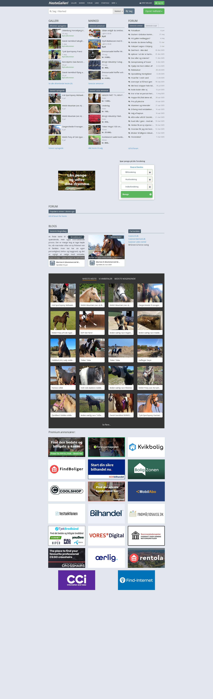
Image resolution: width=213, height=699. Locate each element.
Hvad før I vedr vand (140, 77)
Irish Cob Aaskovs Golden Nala (93, 388)
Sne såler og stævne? (140, 58)
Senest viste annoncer (99, 90)
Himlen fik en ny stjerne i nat (142, 125)
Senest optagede (57, 90)
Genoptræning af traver (141, 62)
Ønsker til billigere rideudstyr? (142, 133)
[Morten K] (52, 263)
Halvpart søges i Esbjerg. (142, 46)
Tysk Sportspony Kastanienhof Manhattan (156, 415)
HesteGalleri (58, 3)
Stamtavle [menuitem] (105, 3)
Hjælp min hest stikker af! (141, 66)
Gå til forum (133, 148)
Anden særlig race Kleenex (121, 388)
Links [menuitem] (97, 3)
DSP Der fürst (86, 332)
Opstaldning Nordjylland (141, 74)
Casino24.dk (133, 236)
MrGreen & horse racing (138, 245)
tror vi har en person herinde (142, 93)
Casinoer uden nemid (137, 242)
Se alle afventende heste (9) (60, 83)
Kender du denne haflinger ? (142, 42)
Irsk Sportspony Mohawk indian (65, 305)
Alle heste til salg (95, 148)
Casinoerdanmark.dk (136, 239)
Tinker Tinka (86, 360)
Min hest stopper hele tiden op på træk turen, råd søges (142, 85)
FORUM (133, 21)
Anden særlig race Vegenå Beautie (124, 332)
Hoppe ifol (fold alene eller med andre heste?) (142, 97)
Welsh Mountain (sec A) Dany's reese (125, 305)
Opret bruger (146, 3)
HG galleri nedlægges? (140, 38)
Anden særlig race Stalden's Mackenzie (155, 332)
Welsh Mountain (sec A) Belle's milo (95, 305)
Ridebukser (136, 70)
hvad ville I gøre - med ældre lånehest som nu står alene (142, 121)
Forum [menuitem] (89, 3)
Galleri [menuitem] (74, 3)
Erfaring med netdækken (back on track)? (142, 109)
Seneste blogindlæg (58, 231)
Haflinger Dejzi (145, 360)
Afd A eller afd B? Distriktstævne (142, 117)
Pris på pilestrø (137, 101)
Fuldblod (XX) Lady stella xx (63, 360)
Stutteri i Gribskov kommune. (142, 34)
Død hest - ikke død (139, 50)
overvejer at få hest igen (141, 81)
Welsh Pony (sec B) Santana (150, 388)
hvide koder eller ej (139, 89)
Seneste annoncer (97, 26)
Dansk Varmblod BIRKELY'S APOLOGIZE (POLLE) (130, 415)
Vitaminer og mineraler (140, 105)
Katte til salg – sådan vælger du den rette (66, 257)
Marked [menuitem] (82, 3)
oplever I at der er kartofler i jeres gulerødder (142, 54)
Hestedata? (136, 137)
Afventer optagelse (58, 26)
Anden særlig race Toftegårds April (95, 415)
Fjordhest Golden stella (61, 415)
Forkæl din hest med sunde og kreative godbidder (110, 257)
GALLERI (54, 21)
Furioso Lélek (57, 388)
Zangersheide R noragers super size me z (156, 305)
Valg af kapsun (137, 113)
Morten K (60, 262)
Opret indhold (153, 11)
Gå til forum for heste (58, 216)
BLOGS (53, 226)
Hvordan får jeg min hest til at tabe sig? (142, 129)
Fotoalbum (135, 30)
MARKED (93, 21)
